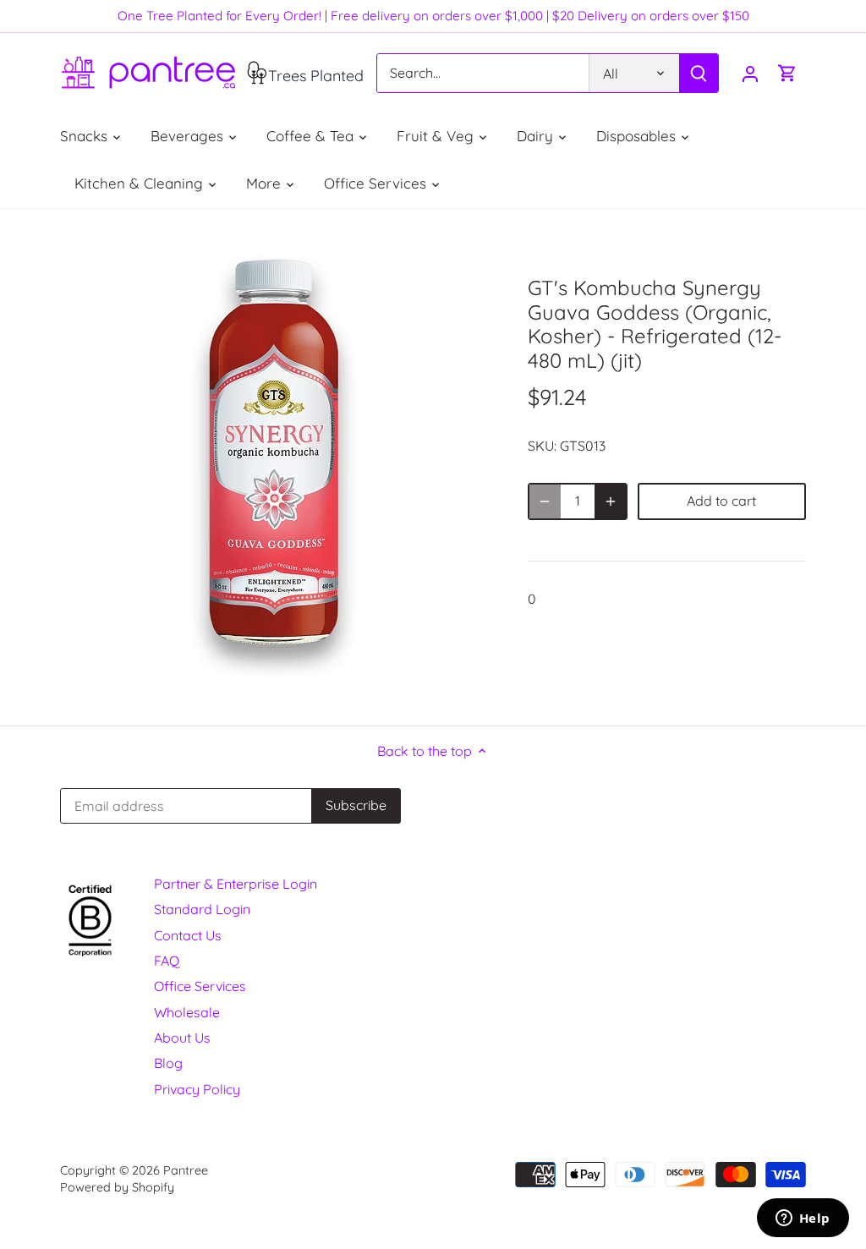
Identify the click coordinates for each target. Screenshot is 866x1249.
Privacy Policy (197, 1089)
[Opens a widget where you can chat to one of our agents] (802, 1219)
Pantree (185, 1170)
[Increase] (611, 501)
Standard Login (202, 909)
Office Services (200, 986)
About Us (182, 1037)
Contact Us (188, 935)
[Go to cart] (787, 73)
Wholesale (187, 1012)
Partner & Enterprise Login (235, 883)
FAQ (166, 960)
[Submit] (698, 73)
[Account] (750, 73)
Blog (168, 1063)
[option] (273, 466)
